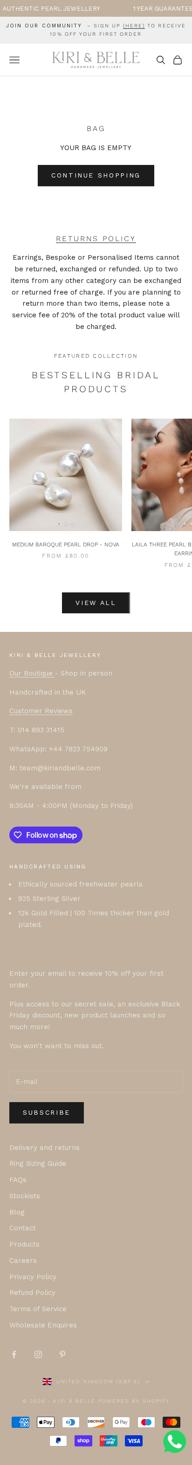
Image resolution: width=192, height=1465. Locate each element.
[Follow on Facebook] (14, 1354)
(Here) (134, 26)
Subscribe (46, 1112)
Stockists (24, 1196)
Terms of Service (38, 1309)
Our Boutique (32, 673)
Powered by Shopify (134, 1401)
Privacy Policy (32, 1277)
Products (24, 1244)
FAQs (18, 1180)
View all (95, 602)
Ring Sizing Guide (37, 1163)
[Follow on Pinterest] (62, 1354)
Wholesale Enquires (43, 1325)
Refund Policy (32, 1292)
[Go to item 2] (66, 523)
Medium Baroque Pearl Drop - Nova (65, 544)
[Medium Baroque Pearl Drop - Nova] (65, 475)
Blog (17, 1212)
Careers (23, 1260)
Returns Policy (96, 238)
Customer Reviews (41, 711)
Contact (22, 1228)
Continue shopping (96, 175)
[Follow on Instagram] (38, 1354)
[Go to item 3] (72, 523)
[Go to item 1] (59, 523)
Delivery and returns (44, 1147)
